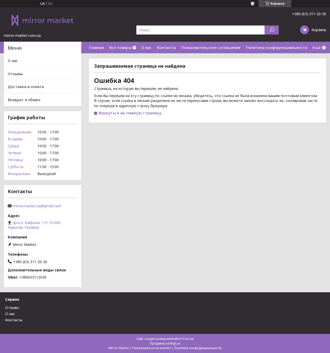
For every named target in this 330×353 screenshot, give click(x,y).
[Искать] (272, 30)
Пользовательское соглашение (211, 47)
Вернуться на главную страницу (129, 112)
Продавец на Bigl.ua (165, 343)
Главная (96, 47)
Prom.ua (188, 339)
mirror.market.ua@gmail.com (37, 206)
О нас (146, 47)
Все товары (120, 47)
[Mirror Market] (42, 20)
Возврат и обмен (24, 99)
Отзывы (15, 73)
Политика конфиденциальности (276, 47)
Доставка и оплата (26, 86)
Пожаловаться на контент (151, 348)
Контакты (166, 47)
